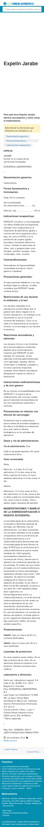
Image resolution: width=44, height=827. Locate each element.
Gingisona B (36, 803)
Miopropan (32, 798)
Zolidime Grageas (33, 801)
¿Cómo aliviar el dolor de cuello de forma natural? (21, 786)
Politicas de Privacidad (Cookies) (15, 813)
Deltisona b (22, 798)
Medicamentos (10, 740)
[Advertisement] (22, 36)
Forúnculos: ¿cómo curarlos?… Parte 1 (17, 788)
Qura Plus (15, 801)
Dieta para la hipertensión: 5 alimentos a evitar (20, 783)
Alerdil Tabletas (10, 749)
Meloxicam (6, 798)
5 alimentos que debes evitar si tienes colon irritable (22, 778)
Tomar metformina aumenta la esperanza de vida (21, 769)
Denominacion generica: (17, 136)
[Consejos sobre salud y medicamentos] (22, 4)
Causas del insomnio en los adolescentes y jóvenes (22, 781)
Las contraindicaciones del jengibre (15, 766)
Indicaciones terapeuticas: (18, 145)
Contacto (5, 815)
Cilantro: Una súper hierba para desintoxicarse (20, 773)
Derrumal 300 (8, 805)
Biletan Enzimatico (16, 803)
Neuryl (22, 801)
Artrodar (14, 798)
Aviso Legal (6, 810)
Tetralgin (27, 803)
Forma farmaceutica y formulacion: (16, 142)
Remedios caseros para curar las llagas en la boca (21, 776)
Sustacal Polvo (34, 752)
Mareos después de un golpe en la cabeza (18, 771)
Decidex (5, 803)
